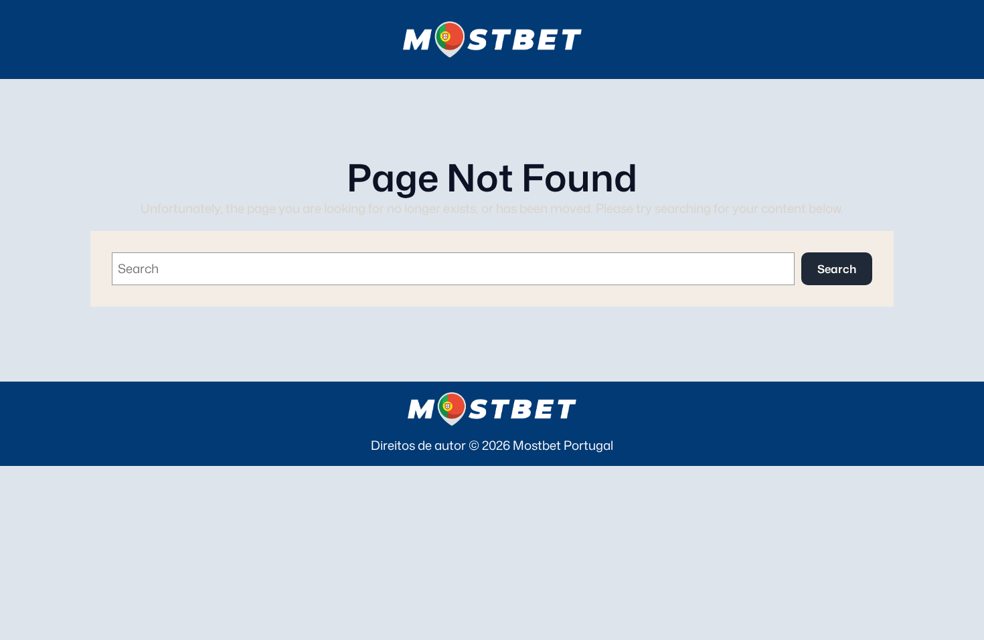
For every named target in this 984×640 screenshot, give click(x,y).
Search (836, 268)
